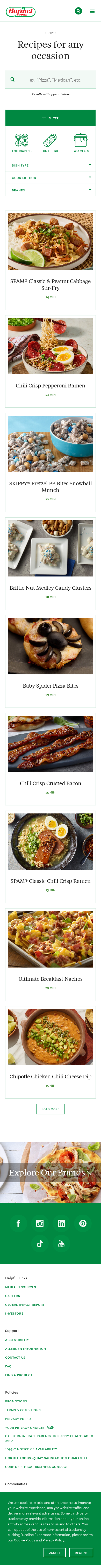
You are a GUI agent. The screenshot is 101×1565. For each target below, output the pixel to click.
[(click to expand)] (92, 12)
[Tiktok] (40, 1243)
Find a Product (18, 1374)
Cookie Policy (24, 1540)
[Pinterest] (83, 1223)
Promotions (16, 1400)
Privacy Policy (18, 1418)
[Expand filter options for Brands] (90, 190)
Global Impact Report (25, 1304)
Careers (12, 1295)
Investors (14, 1313)
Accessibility (17, 1339)
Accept (54, 1552)
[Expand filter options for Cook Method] (90, 177)
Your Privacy (25, 1427)
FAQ (8, 1366)
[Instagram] (40, 1223)
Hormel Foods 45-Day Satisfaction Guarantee (46, 1457)
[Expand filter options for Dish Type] (90, 165)
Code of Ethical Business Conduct (36, 1466)
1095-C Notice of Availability (31, 1448)
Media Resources (20, 1286)
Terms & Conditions (23, 1409)
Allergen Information (25, 1348)
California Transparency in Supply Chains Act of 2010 (50, 1438)
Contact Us (15, 1357)
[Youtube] (61, 1243)
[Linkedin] (61, 1223)
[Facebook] (18, 1223)
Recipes (50, 32)
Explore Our (48, 1172)
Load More (50, 1108)
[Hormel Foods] (20, 12)
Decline (81, 1552)
